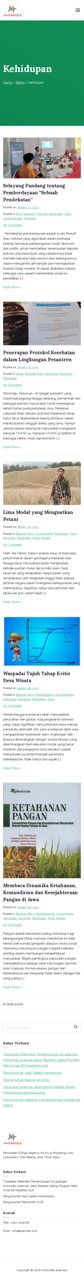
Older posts (14, 1004)
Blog (19, 214)
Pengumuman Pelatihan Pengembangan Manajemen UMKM (41, 1102)
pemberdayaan (13, 218)
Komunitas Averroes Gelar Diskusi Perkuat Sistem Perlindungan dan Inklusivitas (39, 1090)
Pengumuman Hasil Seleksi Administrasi (32, 1073)
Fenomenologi (45, 694)
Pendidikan (10, 378)
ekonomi (29, 214)
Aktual (20, 373)
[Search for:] (42, 1027)
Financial (41, 214)
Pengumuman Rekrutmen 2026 (26, 1080)
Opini (67, 214)
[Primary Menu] (78, 10)
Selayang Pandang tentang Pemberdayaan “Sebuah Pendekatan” (34, 193)
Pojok (36, 538)
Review (45, 538)
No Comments (12, 225)
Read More (11, 287)
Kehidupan (56, 214)
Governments (44, 533)
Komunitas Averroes (54, 1270)
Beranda (30, 373)
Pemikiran (30, 218)
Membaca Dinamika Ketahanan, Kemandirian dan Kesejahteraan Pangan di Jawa (40, 893)
